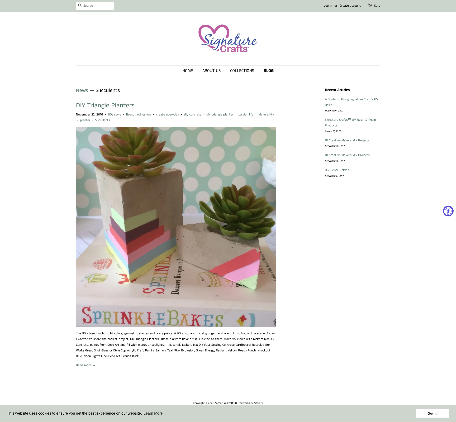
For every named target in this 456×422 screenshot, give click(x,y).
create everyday (167, 114)
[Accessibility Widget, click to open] (448, 211)
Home (187, 71)
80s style (114, 114)
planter (85, 120)
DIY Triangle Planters (105, 105)
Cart (377, 5)
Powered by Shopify (251, 403)
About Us (211, 71)
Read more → (85, 365)
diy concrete (192, 114)
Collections (242, 71)
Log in (328, 5)
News (82, 90)
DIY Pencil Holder (337, 170)
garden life (245, 114)
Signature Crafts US (226, 403)
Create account (350, 5)
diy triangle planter (219, 114)
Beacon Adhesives (138, 114)
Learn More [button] (153, 413)
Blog (269, 71)
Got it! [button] (433, 413)
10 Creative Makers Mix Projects (347, 140)
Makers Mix (266, 114)
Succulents (102, 120)
